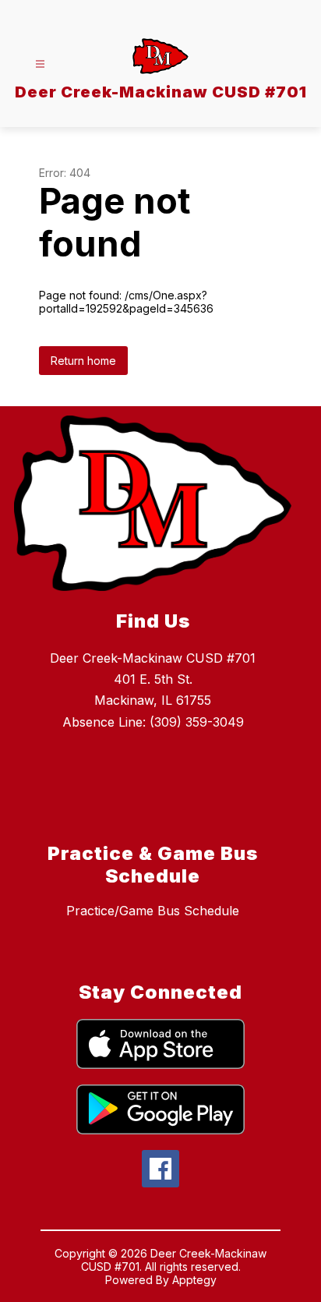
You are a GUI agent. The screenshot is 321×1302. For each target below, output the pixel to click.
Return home (83, 360)
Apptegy (194, 1279)
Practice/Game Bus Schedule (152, 910)
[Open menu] (40, 64)
